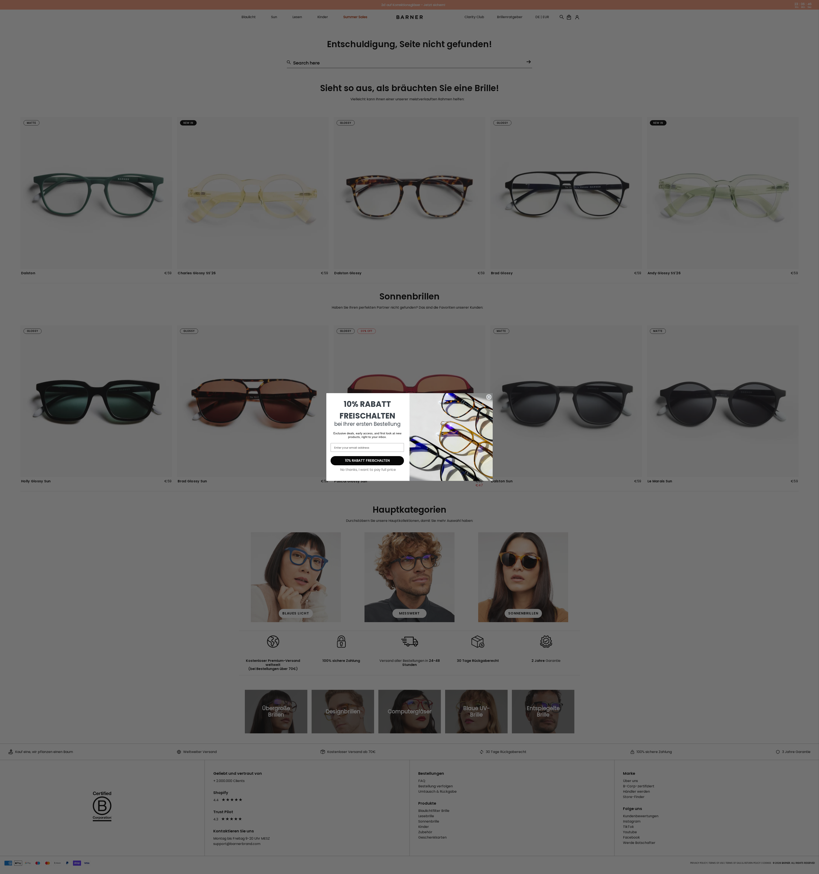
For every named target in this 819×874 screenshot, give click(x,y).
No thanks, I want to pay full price (368, 469)
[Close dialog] (489, 397)
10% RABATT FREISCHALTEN (367, 460)
